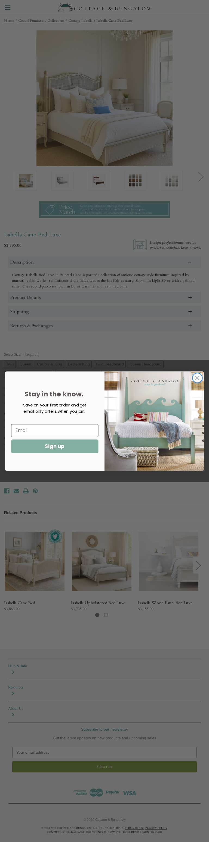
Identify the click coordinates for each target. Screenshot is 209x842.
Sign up (54, 446)
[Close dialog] (197, 377)
